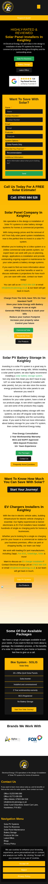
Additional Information (14, 157)
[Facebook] (3, 813)
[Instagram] (12, 813)
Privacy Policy (24, 876)
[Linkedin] (16, 813)
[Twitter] (7, 813)
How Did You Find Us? (15, 149)
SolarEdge (32, 553)
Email (7, 124)
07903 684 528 (28, 285)
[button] (38, 7)
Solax (40, 553)
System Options (12, 141)
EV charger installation (32, 561)
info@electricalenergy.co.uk (14, 288)
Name (8, 108)
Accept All (24, 863)
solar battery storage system (29, 376)
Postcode (9, 132)
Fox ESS (22, 553)
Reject (24, 870)
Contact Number (12, 116)
